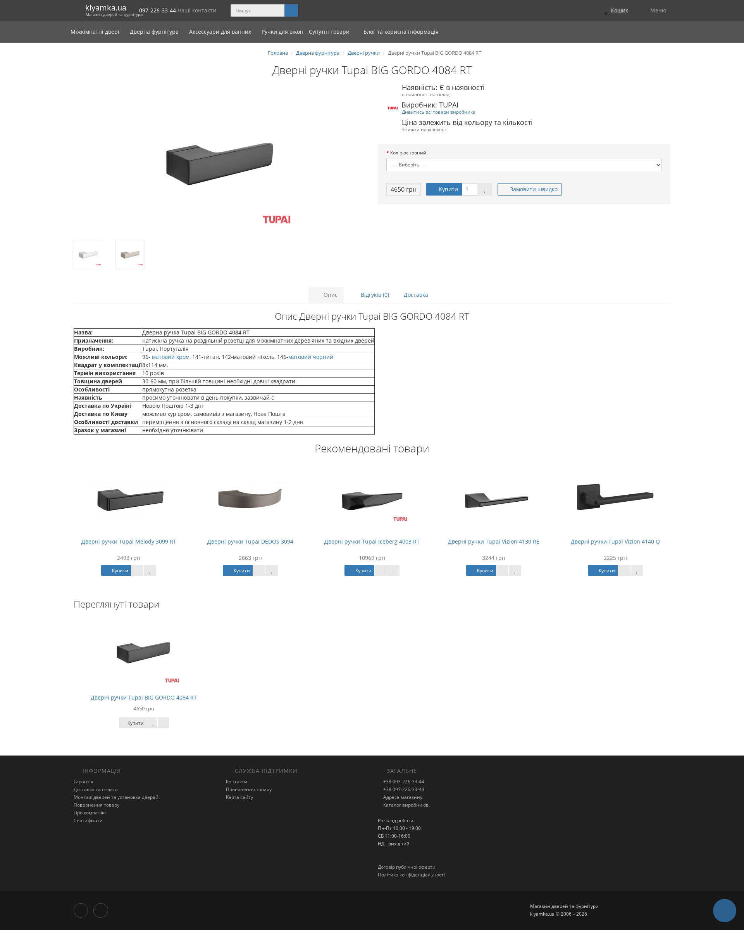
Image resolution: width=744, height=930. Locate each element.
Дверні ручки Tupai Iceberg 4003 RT (372, 541)
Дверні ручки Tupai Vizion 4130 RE (493, 541)
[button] (614, 10)
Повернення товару (96, 805)
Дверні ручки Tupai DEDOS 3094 (250, 541)
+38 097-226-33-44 (403, 789)
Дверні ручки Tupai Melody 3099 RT (128, 541)
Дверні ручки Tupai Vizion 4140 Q (615, 541)
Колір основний (408, 152)
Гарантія (83, 781)
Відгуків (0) (374, 294)
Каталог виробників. (406, 805)
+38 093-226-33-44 (403, 781)
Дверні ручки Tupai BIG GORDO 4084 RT (144, 697)
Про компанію (90, 812)
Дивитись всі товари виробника (438, 112)
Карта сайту (239, 797)
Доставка (416, 294)
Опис (330, 294)
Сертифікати (88, 820)
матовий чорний (310, 356)
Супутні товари (329, 31)
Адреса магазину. (403, 797)
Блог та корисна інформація (400, 31)
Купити (447, 189)
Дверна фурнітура (155, 31)
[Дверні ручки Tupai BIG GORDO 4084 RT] (220, 162)
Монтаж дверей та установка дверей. (117, 797)
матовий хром (169, 356)
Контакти (236, 781)
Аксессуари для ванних (221, 31)
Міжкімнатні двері (96, 31)
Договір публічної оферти (407, 867)
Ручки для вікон (282, 31)
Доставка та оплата (96, 789)
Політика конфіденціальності (411, 874)
